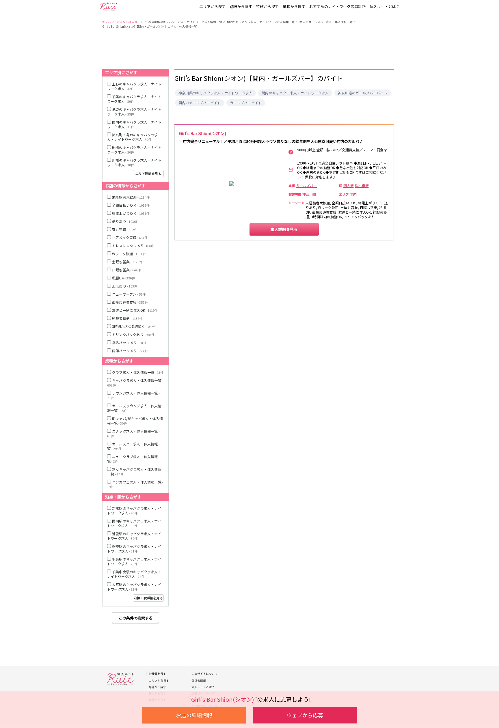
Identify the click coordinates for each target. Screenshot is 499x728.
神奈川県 (309, 194)
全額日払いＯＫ (131, 205)
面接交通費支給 (130, 302)
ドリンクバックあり (133, 334)
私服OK (123, 277)
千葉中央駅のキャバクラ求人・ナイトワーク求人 (134, 574)
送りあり (125, 221)
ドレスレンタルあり (133, 245)
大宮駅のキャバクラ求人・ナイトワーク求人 (134, 586)
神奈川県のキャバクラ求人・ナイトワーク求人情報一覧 (185, 22)
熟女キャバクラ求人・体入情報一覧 (134, 471)
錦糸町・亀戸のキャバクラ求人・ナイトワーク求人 (132, 137)
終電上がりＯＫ (131, 213)
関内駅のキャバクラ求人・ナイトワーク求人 (134, 523)
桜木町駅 (362, 185)
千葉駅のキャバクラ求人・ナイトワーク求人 (134, 561)
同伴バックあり (130, 350)
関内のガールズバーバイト (199, 102)
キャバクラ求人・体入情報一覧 (135, 382)
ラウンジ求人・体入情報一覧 (133, 395)
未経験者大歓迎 (131, 197)
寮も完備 (124, 229)
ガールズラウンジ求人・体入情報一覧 (134, 408)
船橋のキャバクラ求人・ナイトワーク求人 (134, 149)
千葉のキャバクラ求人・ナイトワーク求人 (134, 99)
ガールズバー (306, 185)
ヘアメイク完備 (130, 237)
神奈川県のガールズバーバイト (362, 93)
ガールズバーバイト (246, 102)
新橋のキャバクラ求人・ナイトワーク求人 (134, 162)
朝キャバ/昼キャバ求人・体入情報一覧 (135, 420)
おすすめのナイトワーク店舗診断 (337, 6)
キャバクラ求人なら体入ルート (123, 22)
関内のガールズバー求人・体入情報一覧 (326, 22)
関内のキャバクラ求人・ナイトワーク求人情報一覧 (261, 22)
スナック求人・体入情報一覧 (133, 433)
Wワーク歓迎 (129, 253)
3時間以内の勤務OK (134, 326)
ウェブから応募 (305, 715)
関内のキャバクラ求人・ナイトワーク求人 (295, 93)
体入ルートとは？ (385, 6)
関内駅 (348, 185)
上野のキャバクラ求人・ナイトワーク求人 (134, 86)
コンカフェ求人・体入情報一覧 (135, 484)
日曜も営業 (126, 269)
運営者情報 (198, 680)
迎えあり (124, 285)
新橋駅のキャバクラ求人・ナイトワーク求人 (134, 510)
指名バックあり (130, 342)
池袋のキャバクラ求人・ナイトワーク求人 (134, 111)
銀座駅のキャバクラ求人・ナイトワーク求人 (134, 548)
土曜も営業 (127, 261)
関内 (353, 194)
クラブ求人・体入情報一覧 (138, 372)
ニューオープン (129, 294)
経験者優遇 (127, 318)
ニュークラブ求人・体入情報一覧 (134, 459)
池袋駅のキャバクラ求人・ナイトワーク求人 (134, 536)
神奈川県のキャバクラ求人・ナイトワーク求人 (215, 93)
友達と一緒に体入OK (135, 310)
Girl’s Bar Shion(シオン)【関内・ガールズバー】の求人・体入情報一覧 (149, 26)
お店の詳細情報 (194, 715)
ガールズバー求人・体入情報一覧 (134, 446)
